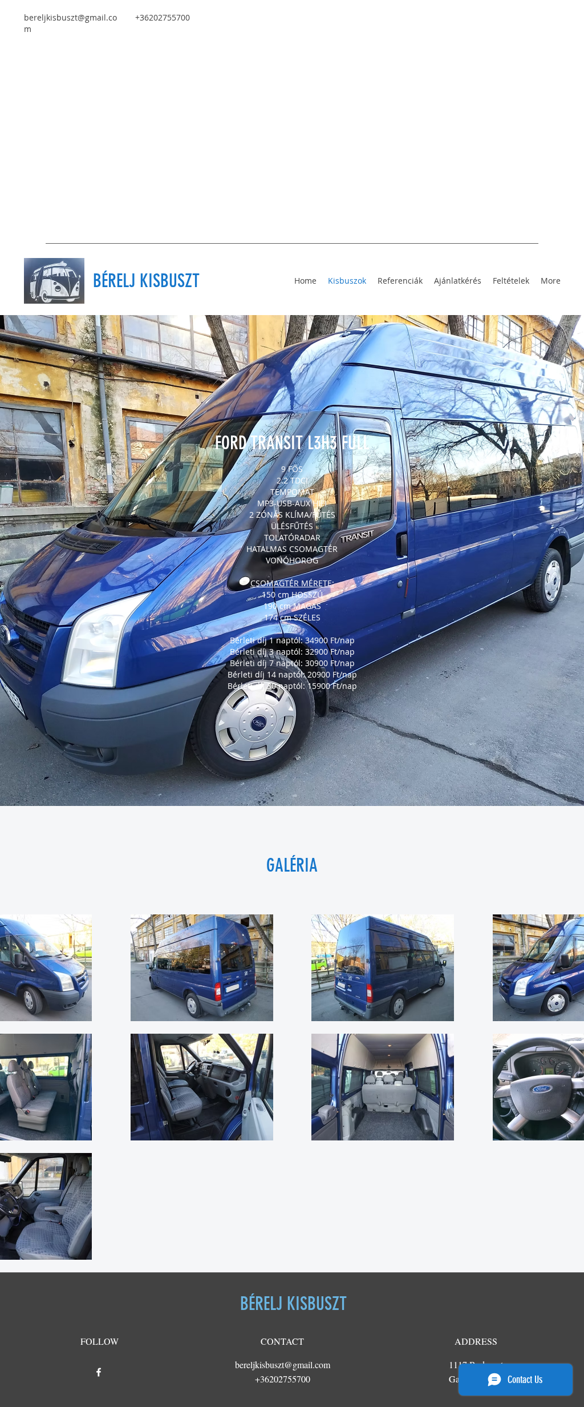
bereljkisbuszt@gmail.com (282, 1364)
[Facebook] (98, 1372)
